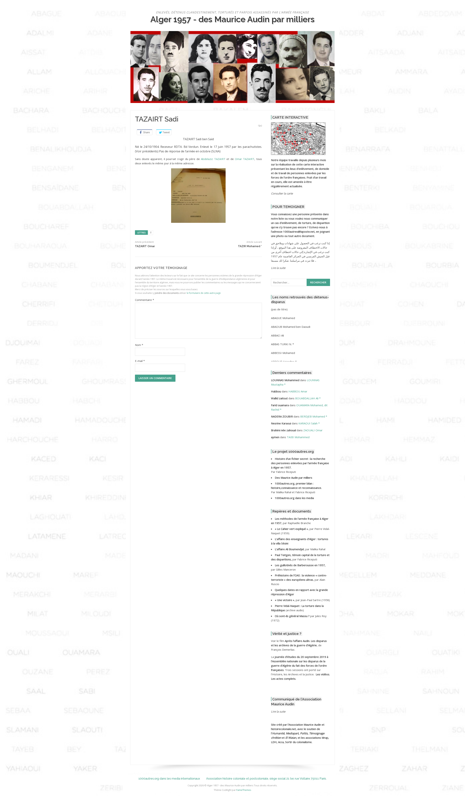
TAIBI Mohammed (298, 437)
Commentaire (144, 300)
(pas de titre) (279, 309)
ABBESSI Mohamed (283, 353)
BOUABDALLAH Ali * (308, 398)
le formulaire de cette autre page (204, 293)
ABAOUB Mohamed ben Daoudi (290, 326)
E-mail (140, 361)
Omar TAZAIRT (244, 159)
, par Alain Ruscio (299, 579)
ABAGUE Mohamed (283, 318)
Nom (139, 345)
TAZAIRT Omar (145, 246)
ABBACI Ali (277, 335)
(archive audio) (295, 610)
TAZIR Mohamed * (250, 246)
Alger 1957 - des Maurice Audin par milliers (232, 19)
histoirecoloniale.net (283, 729)
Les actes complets (283, 678)
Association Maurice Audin (305, 724)
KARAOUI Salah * (309, 423)
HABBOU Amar (297, 391)
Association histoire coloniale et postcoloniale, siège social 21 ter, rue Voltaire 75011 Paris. (266, 778)
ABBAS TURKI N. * (282, 344)
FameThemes (243, 790)
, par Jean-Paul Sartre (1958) (302, 600)
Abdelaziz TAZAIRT (213, 159)
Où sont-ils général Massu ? (292, 616)
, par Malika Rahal (300, 549)
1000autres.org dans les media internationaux (169, 778)
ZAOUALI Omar (313, 430)
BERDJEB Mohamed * (313, 416)
